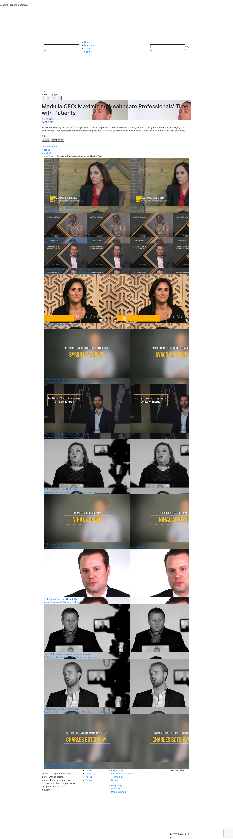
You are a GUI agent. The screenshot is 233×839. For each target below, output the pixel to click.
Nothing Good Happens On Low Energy (64, 437)
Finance (80, 544)
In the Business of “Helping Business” (62, 602)
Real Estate (49, 654)
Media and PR (51, 238)
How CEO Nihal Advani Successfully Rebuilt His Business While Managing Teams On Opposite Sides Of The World (102, 547)
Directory (89, 45)
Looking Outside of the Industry (60, 211)
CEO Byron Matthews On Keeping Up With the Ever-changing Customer (80, 382)
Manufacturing (118, 792)
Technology (85, 208)
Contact (88, 51)
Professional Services (55, 208)
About (87, 48)
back (44, 91)
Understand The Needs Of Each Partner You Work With (72, 272)
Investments (50, 764)
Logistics (70, 544)
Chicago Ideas (51, 327)
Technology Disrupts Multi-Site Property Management (71, 657)
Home (87, 42)
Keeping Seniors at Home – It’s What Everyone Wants (71, 492)
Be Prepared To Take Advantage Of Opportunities (69, 767)
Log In (187, 48)
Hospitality (71, 599)
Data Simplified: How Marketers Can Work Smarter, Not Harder (76, 712)
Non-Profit (49, 324)
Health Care (72, 208)
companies (57, 139)
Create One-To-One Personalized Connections (67, 242)
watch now (47, 118)
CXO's (46, 139)
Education (49, 434)
